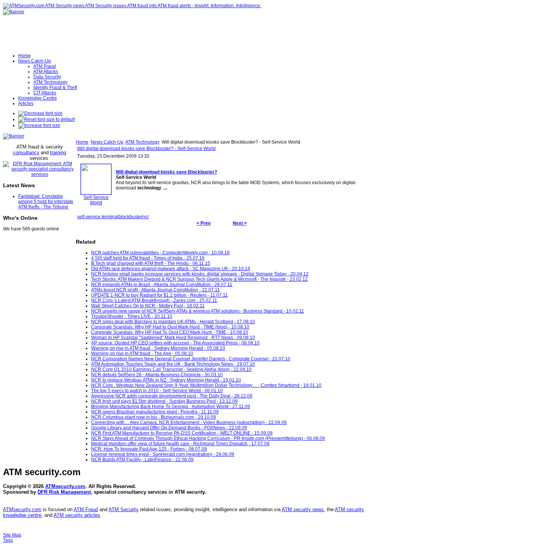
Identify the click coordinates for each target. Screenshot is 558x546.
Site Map (12, 535)
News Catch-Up (107, 142)
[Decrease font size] (40, 113)
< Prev (204, 223)
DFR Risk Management (64, 492)
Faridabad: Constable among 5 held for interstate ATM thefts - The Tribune (45, 202)
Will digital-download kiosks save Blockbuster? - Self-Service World (146, 148)
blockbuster (130, 216)
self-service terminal (97, 216)
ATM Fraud (86, 509)
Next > (240, 223)
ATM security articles (77, 515)
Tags (8, 540)
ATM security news (303, 509)
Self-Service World (96, 200)
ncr (145, 216)
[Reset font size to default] (46, 119)
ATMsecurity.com (65, 486)
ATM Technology (142, 142)
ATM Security (124, 509)
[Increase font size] (39, 125)
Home (82, 142)
